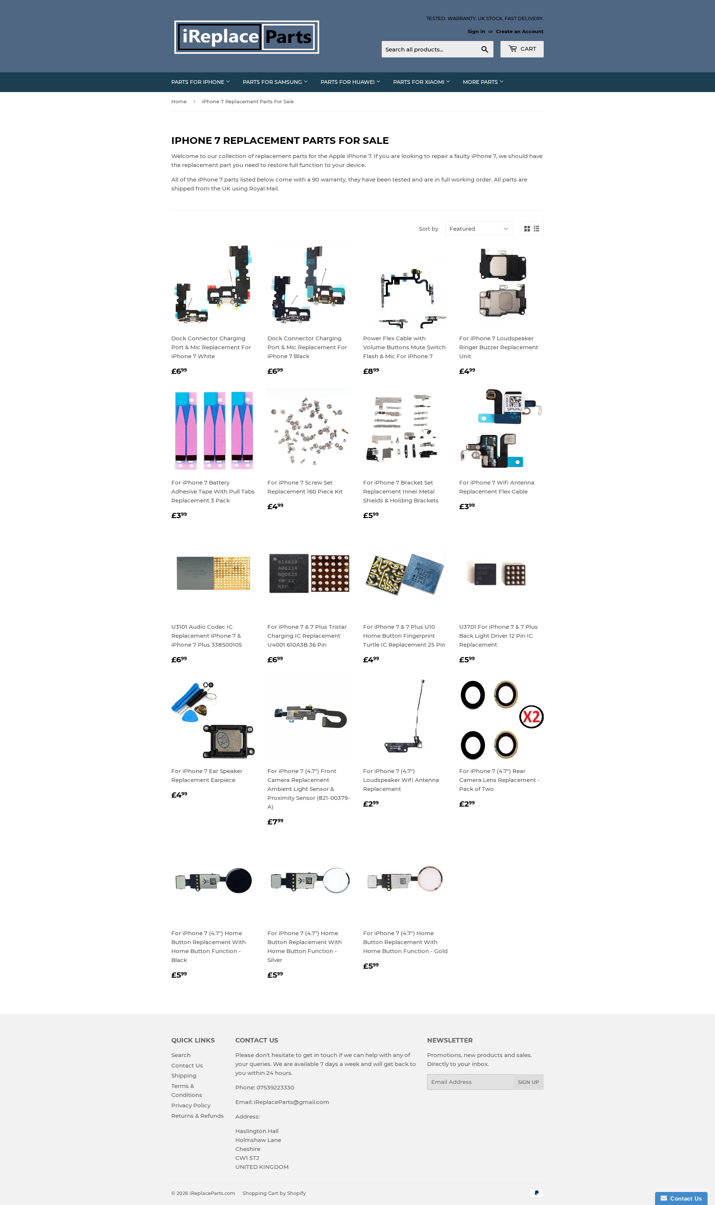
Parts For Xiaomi (419, 82)
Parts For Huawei (348, 82)
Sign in (476, 31)
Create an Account (520, 31)
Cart (527, 48)
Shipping (183, 1075)
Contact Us (187, 1065)
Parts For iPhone (198, 82)
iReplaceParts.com (212, 1193)
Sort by (428, 228)
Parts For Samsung (273, 82)
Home (179, 101)
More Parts (481, 82)
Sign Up (528, 1082)
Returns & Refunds (197, 1115)
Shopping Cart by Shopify (274, 1193)
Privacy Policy (190, 1105)
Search (181, 1055)
